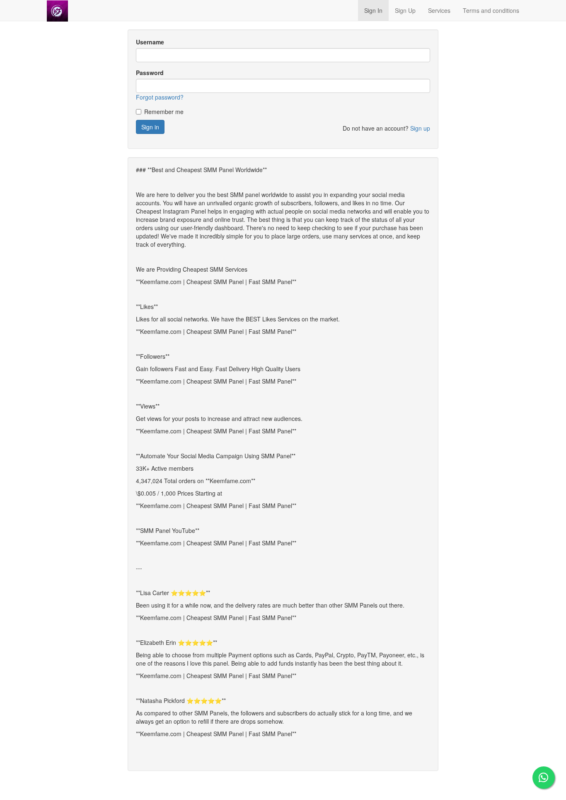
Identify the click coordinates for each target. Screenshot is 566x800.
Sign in (150, 127)
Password (150, 72)
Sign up (420, 128)
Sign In (373, 10)
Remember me (164, 111)
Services (439, 10)
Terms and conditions (491, 10)
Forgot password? (160, 97)
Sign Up (405, 10)
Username (150, 42)
